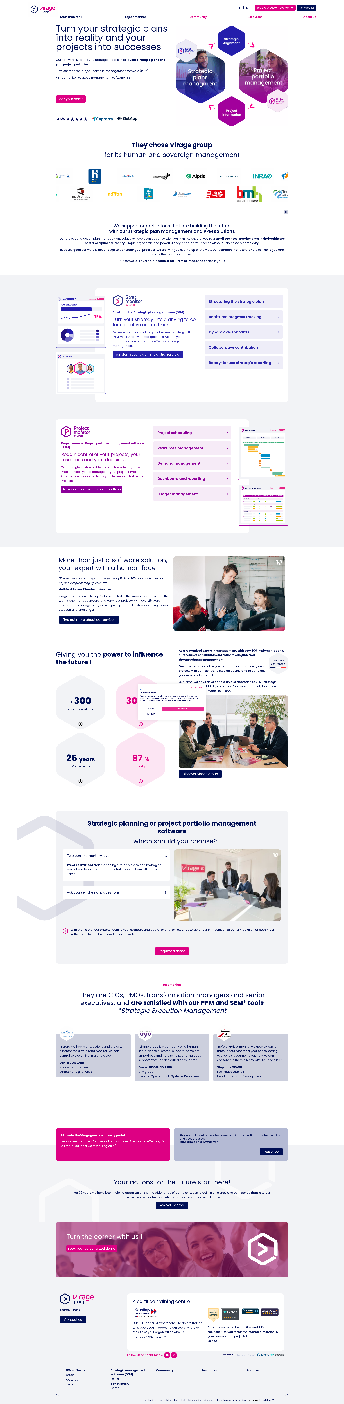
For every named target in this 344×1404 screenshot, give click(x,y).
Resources (255, 17)
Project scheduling (174, 432)
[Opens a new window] (167, 1355)
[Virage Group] (77, 1299)
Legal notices (150, 1400)
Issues (69, 1375)
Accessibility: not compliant (172, 1400)
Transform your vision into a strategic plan (148, 354)
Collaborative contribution (233, 347)
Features (71, 1379)
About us (309, 17)
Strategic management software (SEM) (128, 1372)
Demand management (178, 463)
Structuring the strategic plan (236, 301)
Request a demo (172, 951)
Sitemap (208, 1400)
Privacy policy (194, 1400)
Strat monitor (70, 17)
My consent (254, 1400)
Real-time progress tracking (235, 316)
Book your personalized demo (92, 1248)
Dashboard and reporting (181, 478)
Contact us (73, 1319)
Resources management (180, 448)
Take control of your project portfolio (92, 489)
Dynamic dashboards (229, 332)
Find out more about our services (89, 620)
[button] (116, 855)
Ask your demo (172, 1205)
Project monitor (134, 17)
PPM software (75, 1370)
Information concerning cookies (231, 1400)
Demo (69, 1384)
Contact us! (306, 8)
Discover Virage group (200, 774)
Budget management (177, 494)
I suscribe (271, 1151)
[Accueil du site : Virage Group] (43, 13)
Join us (213, 1341)
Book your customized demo (275, 8)
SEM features (120, 1383)
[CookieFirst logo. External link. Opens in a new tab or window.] (141, 690)
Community (198, 17)
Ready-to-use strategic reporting (240, 362)
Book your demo (70, 99)
